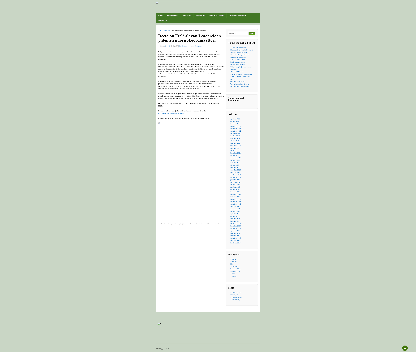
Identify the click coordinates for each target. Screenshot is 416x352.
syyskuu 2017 (235, 231)
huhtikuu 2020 (235, 172)
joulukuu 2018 (235, 206)
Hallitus (233, 259)
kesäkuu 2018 (235, 218)
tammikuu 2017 (235, 238)
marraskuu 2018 (235, 209)
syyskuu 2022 (235, 119)
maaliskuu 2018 (235, 223)
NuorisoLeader (163, 20)
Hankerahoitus (200, 15)
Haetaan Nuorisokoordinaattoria (241, 74)
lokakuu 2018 (235, 211)
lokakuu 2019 (235, 184)
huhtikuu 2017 (235, 236)
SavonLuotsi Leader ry (238, 47)
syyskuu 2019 (235, 187)
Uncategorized (166, 30)
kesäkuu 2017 (235, 233)
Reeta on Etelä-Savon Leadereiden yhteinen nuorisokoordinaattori (237, 62)
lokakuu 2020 (235, 160)
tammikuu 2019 (235, 204)
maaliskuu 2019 (235, 199)
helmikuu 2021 (235, 153)
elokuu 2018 (234, 216)
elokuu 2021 (234, 141)
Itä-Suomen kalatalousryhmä (237, 15)
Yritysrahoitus (186, 15)
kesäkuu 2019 (235, 192)
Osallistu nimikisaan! (237, 81)
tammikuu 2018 (235, 228)
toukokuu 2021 (235, 145)
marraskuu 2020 (235, 158)
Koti (160, 30)
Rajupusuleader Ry (165, 349)
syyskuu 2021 (235, 138)
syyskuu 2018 (235, 214)
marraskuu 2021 (235, 133)
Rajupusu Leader (172, 15)
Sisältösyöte (234, 295)
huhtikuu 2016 (235, 240)
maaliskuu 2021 (235, 150)
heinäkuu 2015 (235, 243)
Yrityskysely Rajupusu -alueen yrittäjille (173, 224)
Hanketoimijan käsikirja (216, 15)
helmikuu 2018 (235, 226)
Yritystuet (233, 276)
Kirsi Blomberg (183, 46)
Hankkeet (233, 261)
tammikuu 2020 (235, 177)
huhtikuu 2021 (235, 148)
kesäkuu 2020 (235, 167)
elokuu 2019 (234, 189)
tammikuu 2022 (235, 131)
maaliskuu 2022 (235, 126)
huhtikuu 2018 (235, 221)
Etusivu (160, 15)
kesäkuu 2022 (235, 124)
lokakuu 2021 (235, 136)
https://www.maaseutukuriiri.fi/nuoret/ (171, 113)
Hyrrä (232, 264)
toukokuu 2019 (235, 194)
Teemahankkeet (235, 269)
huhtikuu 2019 (235, 197)
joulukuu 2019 (235, 180)
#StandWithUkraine (237, 72)
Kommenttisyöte (236, 297)
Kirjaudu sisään (235, 292)
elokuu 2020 (234, 165)
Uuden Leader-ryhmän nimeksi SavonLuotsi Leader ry (205, 224)
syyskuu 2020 (235, 163)
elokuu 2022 (234, 121)
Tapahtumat (234, 266)
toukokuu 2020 (235, 170)
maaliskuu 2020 (235, 175)
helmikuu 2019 (235, 201)
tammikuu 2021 (235, 155)
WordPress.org (235, 300)
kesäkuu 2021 (235, 143)
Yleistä (232, 274)
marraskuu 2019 (235, 182)
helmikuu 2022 (235, 129)
